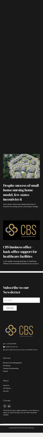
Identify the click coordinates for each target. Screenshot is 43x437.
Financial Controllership (10, 368)
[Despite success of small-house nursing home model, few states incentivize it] (21, 166)
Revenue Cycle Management (12, 363)
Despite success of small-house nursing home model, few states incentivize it (21, 192)
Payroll (5, 371)
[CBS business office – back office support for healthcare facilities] (21, 230)
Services (6, 391)
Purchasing (6, 366)
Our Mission (7, 388)
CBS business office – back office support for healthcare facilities (20, 252)
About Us (6, 385)
